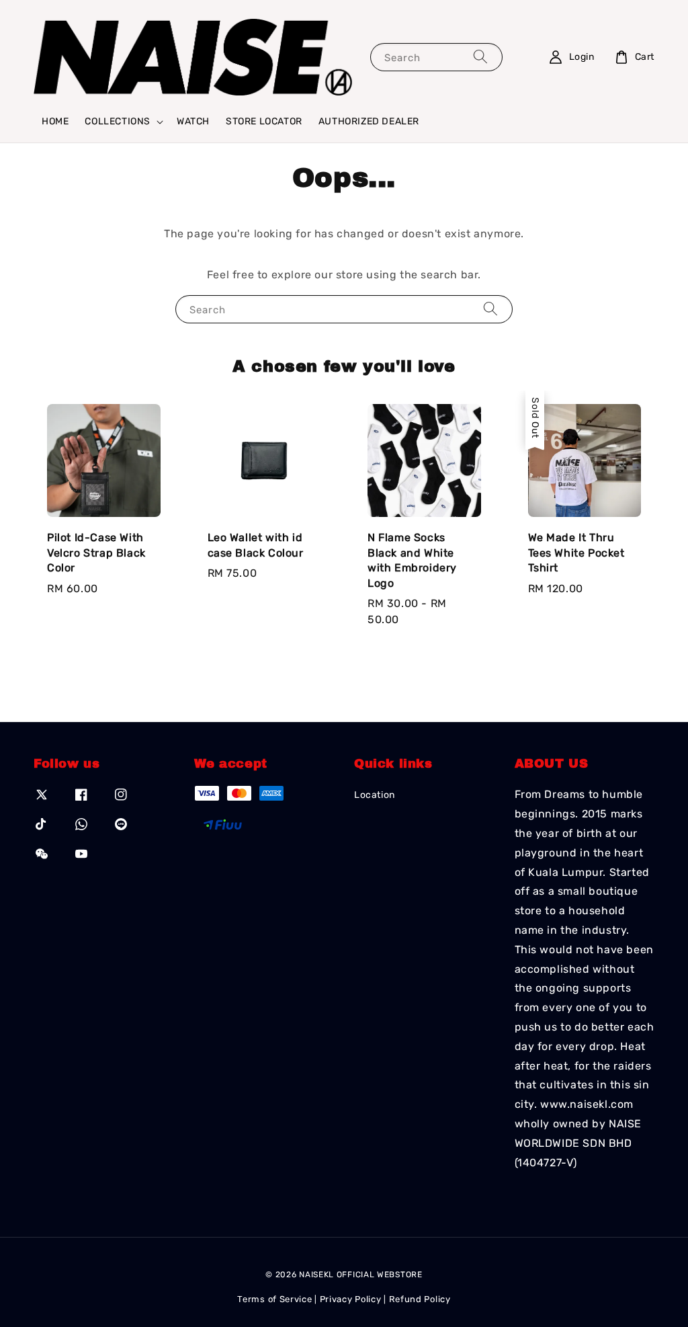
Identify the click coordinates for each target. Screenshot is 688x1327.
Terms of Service (274, 1299)
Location (374, 795)
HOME (55, 121)
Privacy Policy (351, 1299)
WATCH (193, 121)
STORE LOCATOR (264, 121)
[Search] (480, 57)
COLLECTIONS (117, 121)
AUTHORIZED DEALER (368, 121)
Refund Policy (420, 1299)
